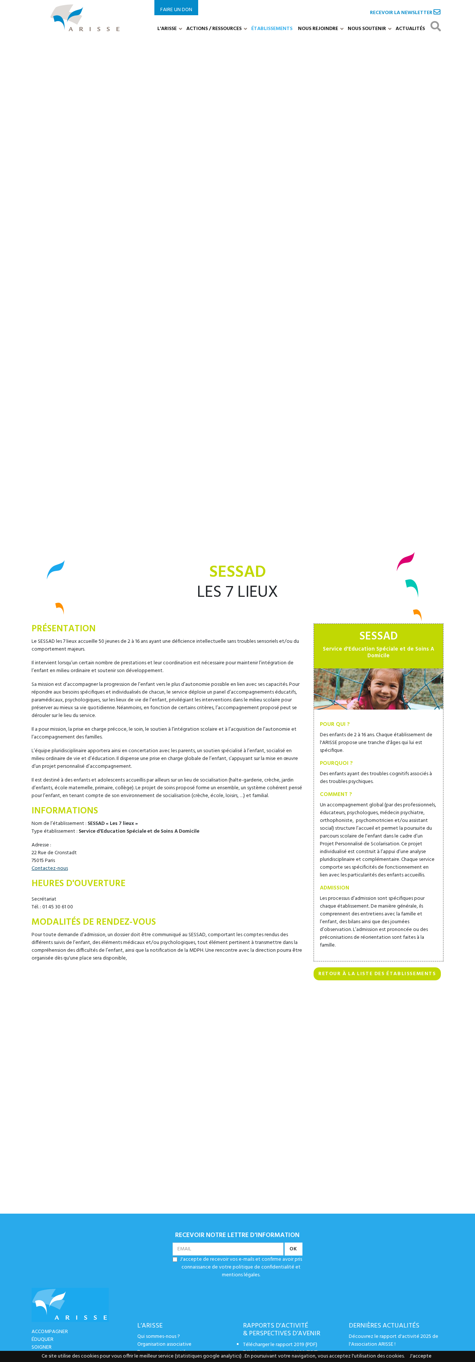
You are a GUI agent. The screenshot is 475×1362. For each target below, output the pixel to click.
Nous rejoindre (318, 28)
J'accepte (421, 1356)
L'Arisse (167, 28)
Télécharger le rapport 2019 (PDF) (280, 1344)
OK (293, 1249)
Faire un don (176, 10)
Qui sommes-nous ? (158, 1336)
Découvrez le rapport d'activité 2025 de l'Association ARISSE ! (393, 1340)
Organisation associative (164, 1344)
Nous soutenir (367, 28)
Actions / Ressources (214, 28)
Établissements (271, 28)
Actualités (410, 28)
